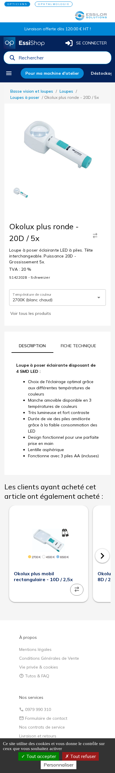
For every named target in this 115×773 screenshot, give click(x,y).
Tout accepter (40, 756)
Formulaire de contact (43, 718)
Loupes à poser (24, 97)
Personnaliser (58, 765)
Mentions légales (35, 649)
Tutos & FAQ (34, 676)
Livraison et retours (37, 736)
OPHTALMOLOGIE (53, 4)
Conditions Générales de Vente (49, 658)
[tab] (32, 346)
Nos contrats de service (42, 727)
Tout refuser (82, 756)
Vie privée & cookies (38, 667)
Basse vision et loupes (31, 91)
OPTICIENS (17, 4)
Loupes (66, 91)
